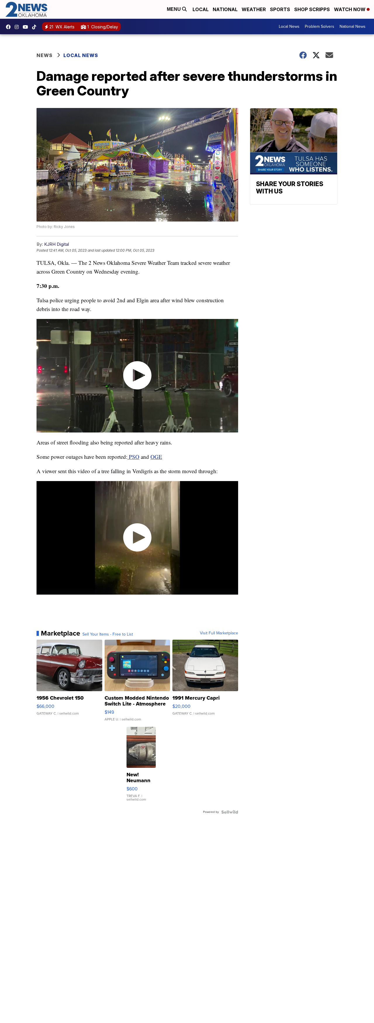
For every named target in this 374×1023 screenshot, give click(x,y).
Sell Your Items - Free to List (107, 634)
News (45, 55)
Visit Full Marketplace (219, 633)
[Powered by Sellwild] (229, 812)
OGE (156, 456)
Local (201, 9)
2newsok (18, 27)
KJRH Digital (56, 244)
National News (353, 26)
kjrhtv (9, 27)
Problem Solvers (319, 26)
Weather (254, 9)
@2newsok (35, 27)
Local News (289, 26)
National (225, 9)
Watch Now (350, 9)
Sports (280, 9)
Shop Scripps (312, 9)
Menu (174, 9)
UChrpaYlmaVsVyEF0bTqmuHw (27, 27)
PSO (133, 456)
